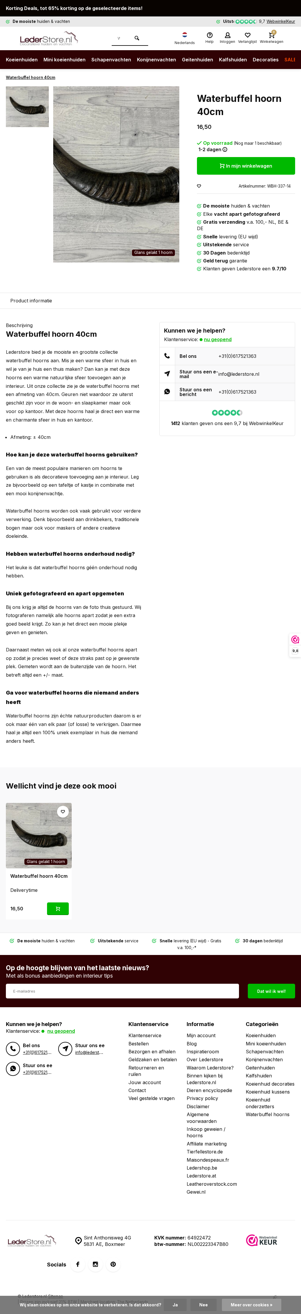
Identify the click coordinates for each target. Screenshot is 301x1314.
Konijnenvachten (156, 60)
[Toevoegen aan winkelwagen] (58, 908)
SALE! (291, 60)
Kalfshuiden (233, 60)
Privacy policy (202, 1098)
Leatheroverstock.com (212, 1184)
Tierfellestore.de (205, 1152)
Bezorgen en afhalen (151, 1051)
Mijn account (201, 1035)
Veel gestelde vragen (151, 1098)
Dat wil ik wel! (271, 991)
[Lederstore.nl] (53, 38)
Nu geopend (218, 339)
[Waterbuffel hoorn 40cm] (39, 836)
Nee (203, 1305)
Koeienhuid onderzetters (260, 1103)
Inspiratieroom (203, 1051)
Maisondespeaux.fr (208, 1160)
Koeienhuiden (22, 60)
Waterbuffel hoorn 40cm (30, 77)
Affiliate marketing (207, 1144)
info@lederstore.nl (238, 374)
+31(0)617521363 (237, 356)
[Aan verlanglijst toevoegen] (199, 186)
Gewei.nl (196, 1192)
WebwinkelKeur (281, 21)
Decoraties (266, 60)
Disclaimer (198, 1106)
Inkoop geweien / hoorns (206, 1132)
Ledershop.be (202, 1168)
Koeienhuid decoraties (270, 1084)
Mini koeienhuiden (65, 60)
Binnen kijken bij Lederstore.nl (205, 1079)
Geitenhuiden (197, 60)
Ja (175, 1305)
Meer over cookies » (251, 1305)
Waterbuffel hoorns (268, 1114)
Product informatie (31, 301)
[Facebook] (78, 1264)
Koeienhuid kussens (268, 1092)
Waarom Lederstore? (210, 1068)
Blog (192, 1044)
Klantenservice (144, 1035)
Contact (137, 1090)
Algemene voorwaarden (202, 1117)
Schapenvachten (111, 60)
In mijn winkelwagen (249, 166)
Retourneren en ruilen (146, 1071)
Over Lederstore (205, 1059)
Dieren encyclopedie (209, 1090)
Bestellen (138, 1044)
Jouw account (144, 1082)
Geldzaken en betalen (152, 1059)
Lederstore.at (201, 1176)
